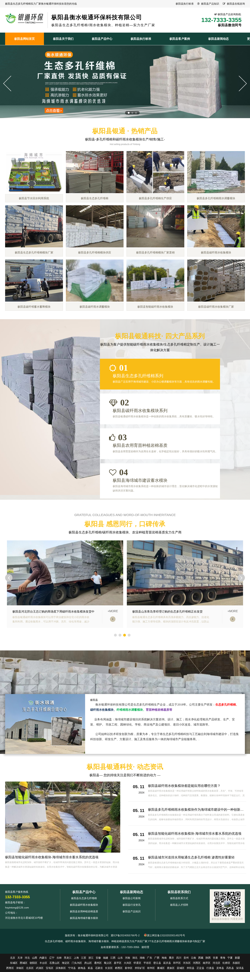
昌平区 (118, 962)
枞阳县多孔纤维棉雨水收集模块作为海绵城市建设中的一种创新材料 (197, 809)
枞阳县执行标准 (185, 3)
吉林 (59, 957)
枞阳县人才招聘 (179, 904)
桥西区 (119, 968)
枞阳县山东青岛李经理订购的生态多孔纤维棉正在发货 (167, 611)
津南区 (20, 968)
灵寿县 (220, 968)
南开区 (206, 962)
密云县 (157, 962)
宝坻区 (49, 968)
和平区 (177, 962)
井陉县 (190, 968)
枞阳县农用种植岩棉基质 (84, 911)
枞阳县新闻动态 (131, 892)
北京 (12, 957)
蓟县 (90, 968)
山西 (34, 957)
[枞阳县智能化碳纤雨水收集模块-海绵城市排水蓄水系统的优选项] (62, 817)
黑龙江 (68, 957)
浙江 (91, 957)
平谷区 (147, 962)
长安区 (109, 968)
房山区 (88, 962)
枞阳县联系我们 (179, 892)
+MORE (113, 611)
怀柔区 (137, 962)
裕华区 (151, 968)
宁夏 (230, 957)
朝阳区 (33, 962)
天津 (20, 957)
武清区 (40, 968)
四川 (178, 957)
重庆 (171, 957)
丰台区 (43, 962)
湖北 (134, 957)
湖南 (142, 957)
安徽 (98, 957)
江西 (112, 957)
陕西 (208, 957)
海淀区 (66, 962)
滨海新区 (61, 968)
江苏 (83, 957)
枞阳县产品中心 (84, 892)
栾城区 (180, 968)
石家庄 (99, 968)
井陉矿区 (140, 968)
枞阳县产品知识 (210, 3)
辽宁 (51, 957)
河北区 (216, 962)
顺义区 (108, 962)
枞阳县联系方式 (179, 898)
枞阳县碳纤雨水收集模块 (84, 904)
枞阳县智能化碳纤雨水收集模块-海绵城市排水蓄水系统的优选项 (51, 857)
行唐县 (210, 968)
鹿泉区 (171, 968)
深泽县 (240, 968)
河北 (27, 957)
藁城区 (161, 968)
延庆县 (167, 962)
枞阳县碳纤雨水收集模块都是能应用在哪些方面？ (184, 786)
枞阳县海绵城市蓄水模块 (84, 918)
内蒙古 (43, 957)
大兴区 (127, 962)
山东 (120, 957)
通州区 (98, 962)
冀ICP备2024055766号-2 (125, 935)
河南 (127, 957)
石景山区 (54, 962)
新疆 (237, 957)
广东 (149, 957)
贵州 (186, 957)
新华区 (129, 968)
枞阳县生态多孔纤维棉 (84, 898)
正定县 (200, 968)
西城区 (23, 962)
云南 (193, 957)
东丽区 (236, 962)
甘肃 (215, 957)
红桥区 (226, 962)
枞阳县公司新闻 (132, 898)
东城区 (14, 962)
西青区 (10, 968)
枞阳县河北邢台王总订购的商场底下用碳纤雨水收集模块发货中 (53, 611)
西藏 (200, 957)
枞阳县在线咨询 (236, 3)
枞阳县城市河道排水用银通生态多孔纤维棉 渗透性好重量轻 (191, 857)
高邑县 (230, 968)
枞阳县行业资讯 (132, 904)
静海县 (82, 968)
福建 (105, 957)
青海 (222, 957)
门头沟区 (77, 962)
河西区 (197, 962)
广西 (156, 957)
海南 (164, 957)
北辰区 (30, 968)
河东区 (187, 962)
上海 (76, 957)
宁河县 (72, 968)
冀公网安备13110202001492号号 (166, 935)
